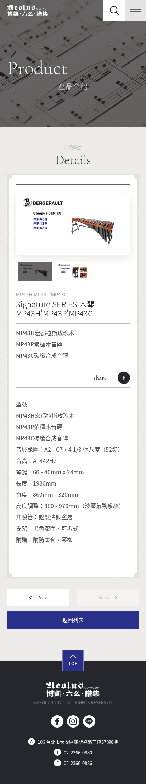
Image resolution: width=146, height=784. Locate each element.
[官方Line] (89, 721)
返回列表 (73, 619)
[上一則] (38, 597)
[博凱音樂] (27, 10)
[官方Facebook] (57, 721)
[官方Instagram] (73, 721)
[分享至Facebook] (124, 378)
